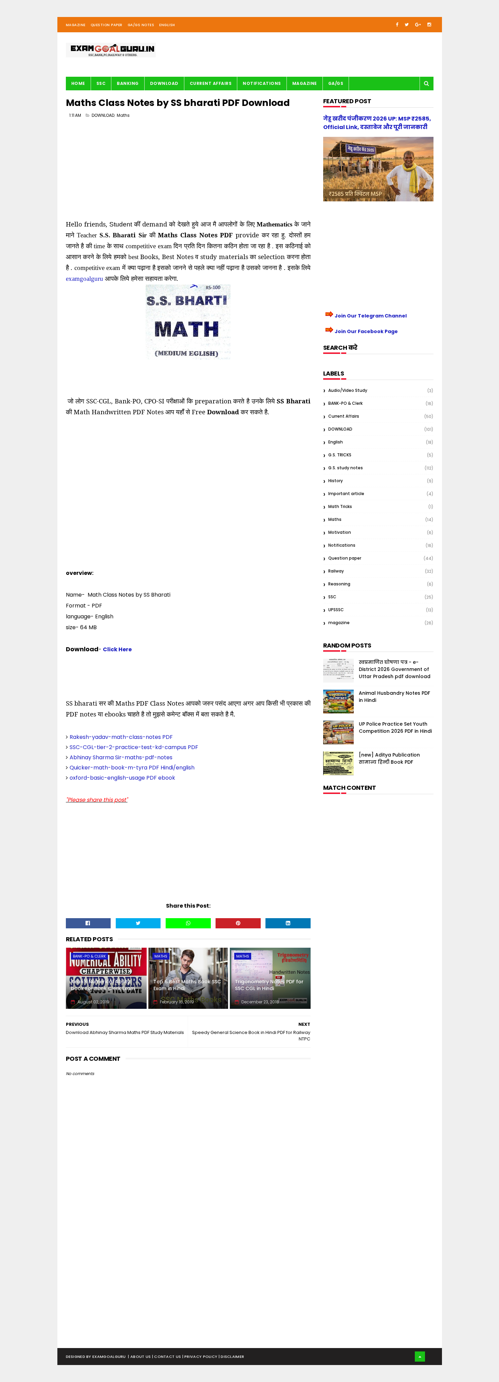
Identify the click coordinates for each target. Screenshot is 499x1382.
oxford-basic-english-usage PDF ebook (122, 778)
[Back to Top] (420, 1356)
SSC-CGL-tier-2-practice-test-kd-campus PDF (134, 747)
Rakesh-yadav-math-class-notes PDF (121, 737)
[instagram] (429, 24)
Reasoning (339, 584)
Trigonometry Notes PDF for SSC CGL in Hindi (269, 985)
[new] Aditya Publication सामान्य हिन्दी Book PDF (389, 758)
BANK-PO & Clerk (89, 956)
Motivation (339, 532)
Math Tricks (340, 506)
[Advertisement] (188, 171)
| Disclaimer (231, 1356)
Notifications (262, 83)
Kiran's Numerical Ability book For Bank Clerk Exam (103, 985)
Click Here (117, 649)
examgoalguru (84, 278)
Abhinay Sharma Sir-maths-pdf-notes (121, 757)
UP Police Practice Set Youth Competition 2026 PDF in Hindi (395, 727)
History (335, 481)
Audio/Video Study (347, 390)
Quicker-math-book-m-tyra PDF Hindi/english (132, 767)
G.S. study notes (345, 468)
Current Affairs (211, 83)
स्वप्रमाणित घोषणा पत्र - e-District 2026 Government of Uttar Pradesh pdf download (394, 669)
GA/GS (336, 83)
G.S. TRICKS (339, 455)
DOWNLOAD (103, 115)
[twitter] (406, 24)
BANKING (128, 83)
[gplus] (418, 24)
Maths (123, 115)
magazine (339, 622)
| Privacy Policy (200, 1356)
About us (141, 1356)
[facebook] (397, 24)
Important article (346, 493)
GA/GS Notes (141, 25)
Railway (336, 571)
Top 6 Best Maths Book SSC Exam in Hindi (187, 985)
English (167, 25)
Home (78, 83)
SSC (101, 83)
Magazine (76, 25)
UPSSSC (336, 610)
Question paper (344, 558)
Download (164, 83)
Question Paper (107, 25)
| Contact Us (167, 1356)
